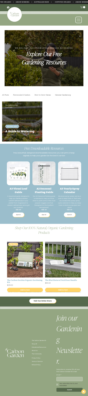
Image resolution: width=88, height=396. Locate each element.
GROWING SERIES (12, 126)
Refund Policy (36, 364)
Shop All (34, 344)
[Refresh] (83, 391)
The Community (37, 354)
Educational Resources (39, 347)
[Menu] (78, 20)
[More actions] (38, 106)
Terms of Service (37, 361)
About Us (35, 350)
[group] (44, 267)
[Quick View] (63, 260)
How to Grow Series (43, 95)
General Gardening (63, 95)
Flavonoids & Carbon (21, 95)
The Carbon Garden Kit (39, 340)
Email (58, 375)
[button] (83, 7)
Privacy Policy (36, 358)
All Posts (5, 95)
